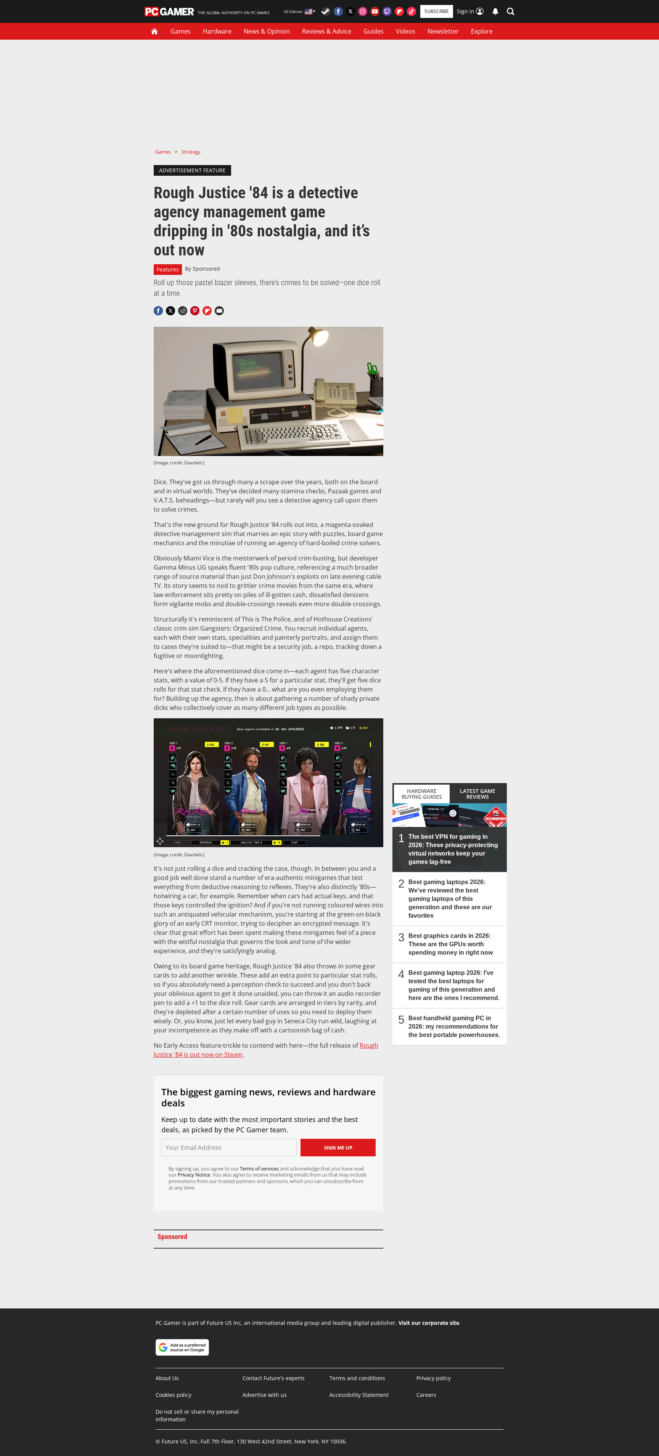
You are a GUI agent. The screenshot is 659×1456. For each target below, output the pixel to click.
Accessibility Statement (359, 1394)
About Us (167, 1378)
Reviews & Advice (326, 31)
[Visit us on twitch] (387, 11)
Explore (482, 31)
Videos (405, 31)
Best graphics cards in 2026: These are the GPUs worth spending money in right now (450, 944)
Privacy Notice (194, 1174)
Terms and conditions (357, 1378)
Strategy (191, 151)
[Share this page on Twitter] (170, 310)
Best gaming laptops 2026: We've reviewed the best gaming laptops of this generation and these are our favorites (450, 899)
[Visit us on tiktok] (411, 11)
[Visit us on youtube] (374, 11)
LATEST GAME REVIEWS (477, 793)
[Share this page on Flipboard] (207, 310)
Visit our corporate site (429, 1322)
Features (168, 269)
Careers (426, 1394)
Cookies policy (173, 1394)
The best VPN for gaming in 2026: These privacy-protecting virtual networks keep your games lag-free (453, 849)
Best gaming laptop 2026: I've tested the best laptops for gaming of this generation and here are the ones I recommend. (454, 985)
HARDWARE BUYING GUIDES (422, 793)
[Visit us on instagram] (362, 11)
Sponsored (206, 268)
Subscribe (436, 11)
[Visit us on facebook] (338, 11)
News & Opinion (267, 31)
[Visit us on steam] (326, 11)
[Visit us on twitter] (350, 11)
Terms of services (260, 1168)
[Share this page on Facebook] (158, 310)
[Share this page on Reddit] (182, 310)
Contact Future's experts (274, 1378)
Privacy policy (433, 1378)
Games (180, 31)
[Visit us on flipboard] (399, 11)
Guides (373, 31)
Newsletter (443, 31)
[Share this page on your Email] (219, 310)
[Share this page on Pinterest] (194, 310)
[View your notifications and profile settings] (495, 11)
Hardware (217, 31)
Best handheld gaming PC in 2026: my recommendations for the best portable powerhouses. (454, 1026)
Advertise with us (265, 1394)
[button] (510, 11)
